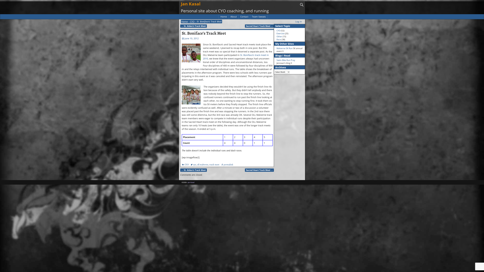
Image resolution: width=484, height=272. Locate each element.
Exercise (280, 33)
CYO (192, 21)
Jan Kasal (190, 4)
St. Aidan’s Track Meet (193, 26)
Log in (298, 21)
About (233, 16)
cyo (194, 164)
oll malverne (202, 164)
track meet (214, 164)
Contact (244, 16)
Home (223, 16)
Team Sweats (259, 16)
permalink (228, 164)
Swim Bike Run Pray (286, 60)
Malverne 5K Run (285, 48)
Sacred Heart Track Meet (259, 26)
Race (279, 39)
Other (279, 36)
